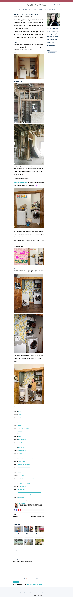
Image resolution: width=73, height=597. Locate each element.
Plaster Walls (20, 472)
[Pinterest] (59, 4)
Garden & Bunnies (21, 461)
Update (19, 411)
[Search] (59, 52)
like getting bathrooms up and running (20, 182)
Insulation (20, 469)
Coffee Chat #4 (15, 515)
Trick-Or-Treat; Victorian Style (23, 428)
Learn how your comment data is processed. (34, 584)
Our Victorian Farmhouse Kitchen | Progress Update (27, 494)
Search (48, 50)
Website (36, 578)
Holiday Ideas (48, 9)
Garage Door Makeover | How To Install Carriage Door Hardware (29, 492)
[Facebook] (54, 4)
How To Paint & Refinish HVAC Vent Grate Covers (27, 483)
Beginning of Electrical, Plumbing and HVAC (26, 458)
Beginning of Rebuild (21, 442)
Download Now (45, 0)
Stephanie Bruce (17, 16)
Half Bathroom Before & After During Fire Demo (26, 478)
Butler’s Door (20, 453)
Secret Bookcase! (21, 444)
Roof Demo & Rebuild (22, 439)
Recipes (18, 9)
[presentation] (18, 529)
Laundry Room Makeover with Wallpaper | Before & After (37, 516)
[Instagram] (57, 4)
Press (21, 592)
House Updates (21, 497)
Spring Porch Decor (21, 489)
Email (25, 578)
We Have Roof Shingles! (22, 447)
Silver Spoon (20, 425)
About (51, 592)
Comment (15, 564)
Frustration (20, 414)
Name (14, 578)
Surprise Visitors (21, 475)
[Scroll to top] (71, 596)
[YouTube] (56, 4)
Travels (47, 592)
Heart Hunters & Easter (22, 450)
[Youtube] (18, 510)
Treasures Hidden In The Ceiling (24, 467)
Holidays (42, 592)
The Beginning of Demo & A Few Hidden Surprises (26, 417)
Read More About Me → (51, 47)
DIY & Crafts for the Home (27, 9)
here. (28, 178)
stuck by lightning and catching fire (30, 23)
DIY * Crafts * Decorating (34, 592)
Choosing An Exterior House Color (24, 464)
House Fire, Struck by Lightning (23, 408)
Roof (19, 433)
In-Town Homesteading (39, 9)
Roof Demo (20, 436)
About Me (54, 9)
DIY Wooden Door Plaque (22, 486)
